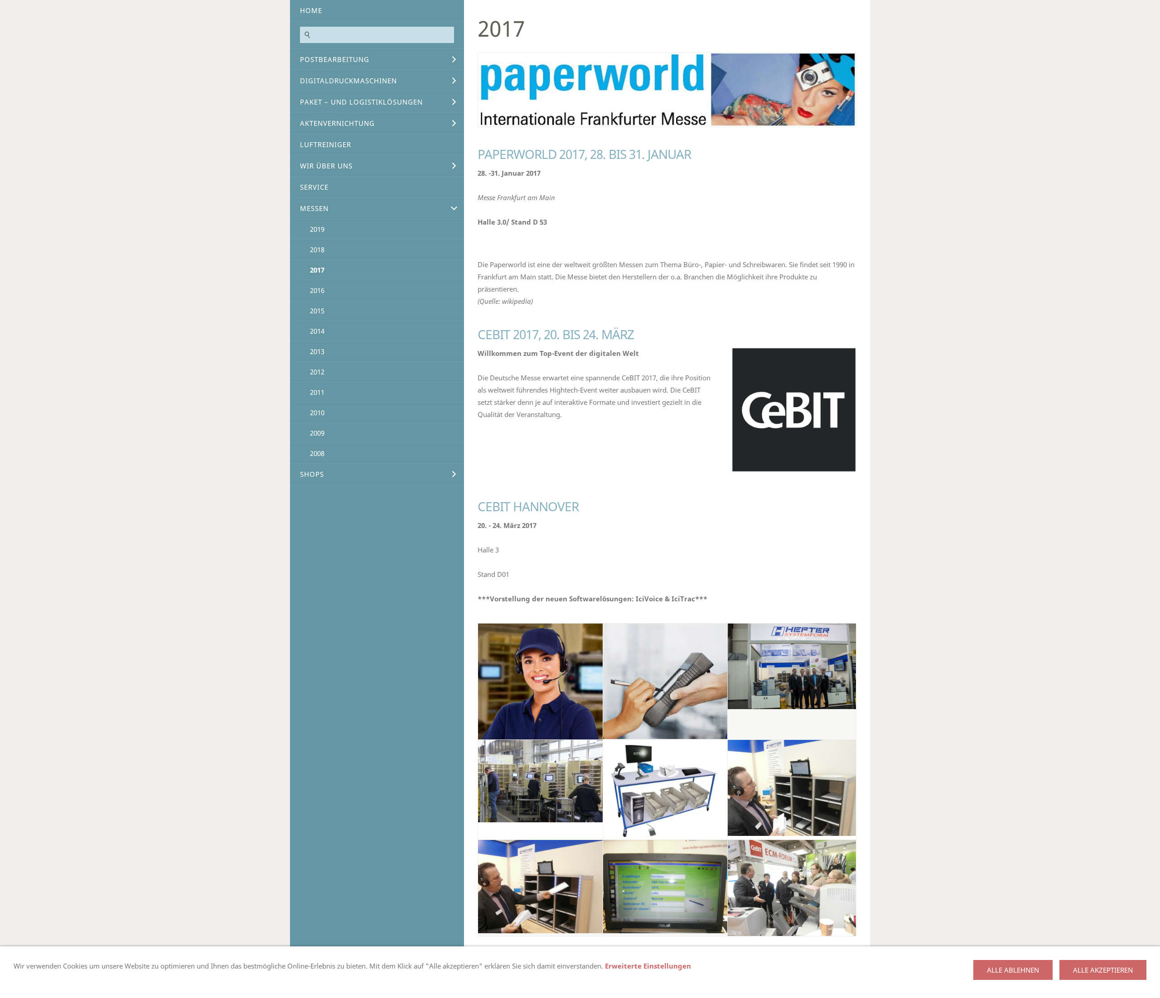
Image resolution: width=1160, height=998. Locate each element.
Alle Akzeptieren (1103, 969)
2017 (317, 269)
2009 (317, 432)
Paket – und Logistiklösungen (361, 101)
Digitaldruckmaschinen (348, 80)
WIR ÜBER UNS (326, 165)
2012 (317, 371)
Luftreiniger (325, 144)
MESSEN (314, 208)
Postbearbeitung (334, 59)
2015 (317, 310)
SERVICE (314, 187)
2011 (317, 392)
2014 (317, 331)
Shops (312, 474)
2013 (317, 351)
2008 (317, 453)
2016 (317, 290)
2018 (317, 249)
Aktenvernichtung (337, 123)
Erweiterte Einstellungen (648, 965)
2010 (317, 412)
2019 (317, 229)
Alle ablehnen (1013, 969)
